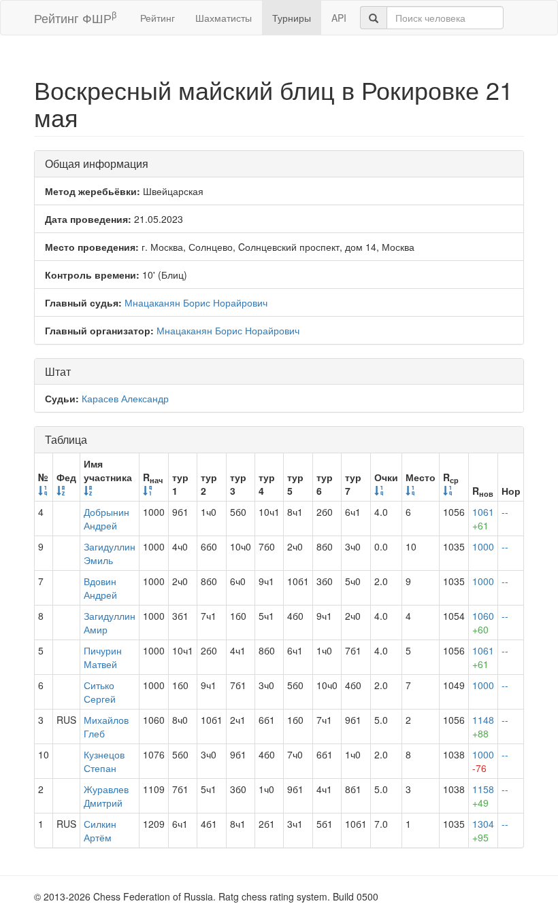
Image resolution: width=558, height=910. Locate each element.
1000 (483, 546)
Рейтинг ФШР (75, 17)
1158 (483, 795)
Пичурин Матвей (103, 657)
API (338, 17)
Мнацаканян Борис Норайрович (196, 302)
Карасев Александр (125, 398)
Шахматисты (223, 17)
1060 (483, 622)
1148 (483, 726)
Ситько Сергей (100, 691)
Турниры (291, 17)
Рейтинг (157, 17)
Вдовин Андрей (100, 587)
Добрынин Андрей (106, 518)
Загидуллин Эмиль (109, 553)
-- (505, 512)
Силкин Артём (100, 830)
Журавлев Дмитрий (106, 795)
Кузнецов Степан (104, 761)
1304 (483, 830)
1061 (483, 518)
